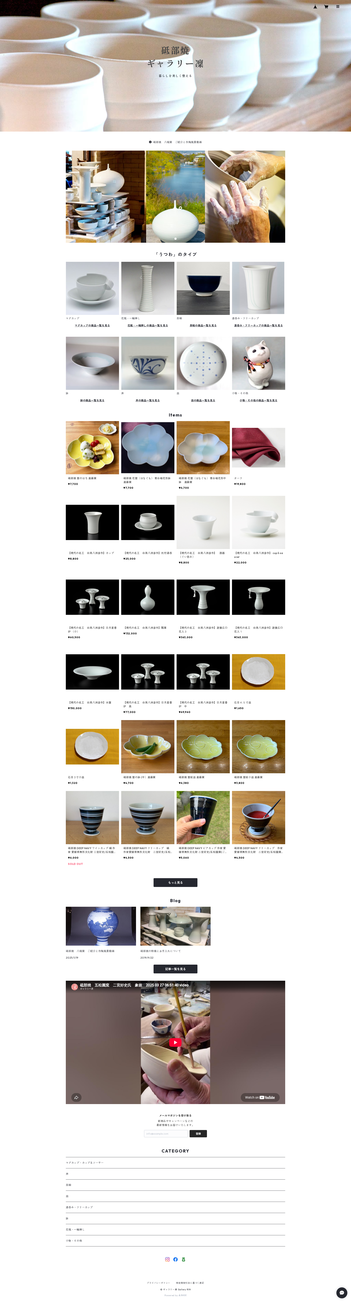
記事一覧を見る (175, 969)
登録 (198, 1133)
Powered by (172, 1295)
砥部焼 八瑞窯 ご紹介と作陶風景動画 (177, 142)
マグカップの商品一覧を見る (92, 325)
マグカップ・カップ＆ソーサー (85, 1162)
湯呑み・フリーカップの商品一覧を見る (258, 325)
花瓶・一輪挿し (75, 1229)
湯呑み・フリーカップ (79, 1207)
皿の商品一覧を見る (203, 400)
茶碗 (68, 1185)
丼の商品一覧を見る (148, 400)
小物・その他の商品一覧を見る (259, 400)
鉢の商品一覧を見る (92, 400)
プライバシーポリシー (158, 1283)
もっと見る (175, 882)
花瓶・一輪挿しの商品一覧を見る (148, 325)
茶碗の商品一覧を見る (203, 325)
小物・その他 (74, 1240)
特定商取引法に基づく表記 (190, 1283)
